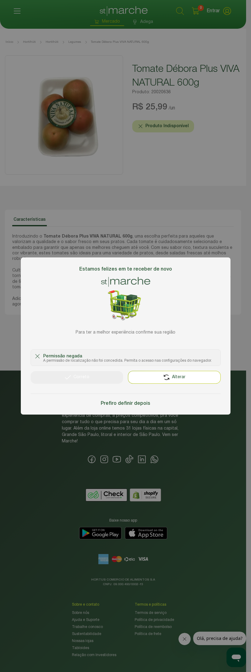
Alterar (178, 377)
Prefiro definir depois (125, 403)
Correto (81, 377)
